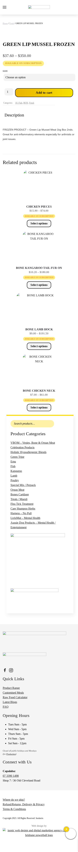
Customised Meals (13, 692)
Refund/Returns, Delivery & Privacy (24, 804)
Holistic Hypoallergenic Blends (28, 452)
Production (11, 754)
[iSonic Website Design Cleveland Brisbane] (39, 832)
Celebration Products (22, 447)
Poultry (15, 480)
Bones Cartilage (20, 494)
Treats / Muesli (19, 499)
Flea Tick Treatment (22, 503)
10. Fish (18, 103)
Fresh (11, 23)
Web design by (39, 826)
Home (5, 23)
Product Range (11, 687)
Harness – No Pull (21, 513)
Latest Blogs (10, 702)
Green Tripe (17, 456)
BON (25, 103)
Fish (13, 466)
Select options (39, 223)
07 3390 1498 (11, 775)
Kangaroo (16, 470)
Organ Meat (17, 489)
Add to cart (44, 92)
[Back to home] (39, 7)
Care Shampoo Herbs (23, 508)
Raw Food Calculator (15, 697)
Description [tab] (14, 115)
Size (5, 71)
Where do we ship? (14, 799)
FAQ (6, 706)
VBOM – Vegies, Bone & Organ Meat (33, 442)
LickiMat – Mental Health (25, 517)
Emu (13, 461)
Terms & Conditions (14, 809)
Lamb (14, 475)
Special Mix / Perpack (23, 485)
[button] (4, 7)
